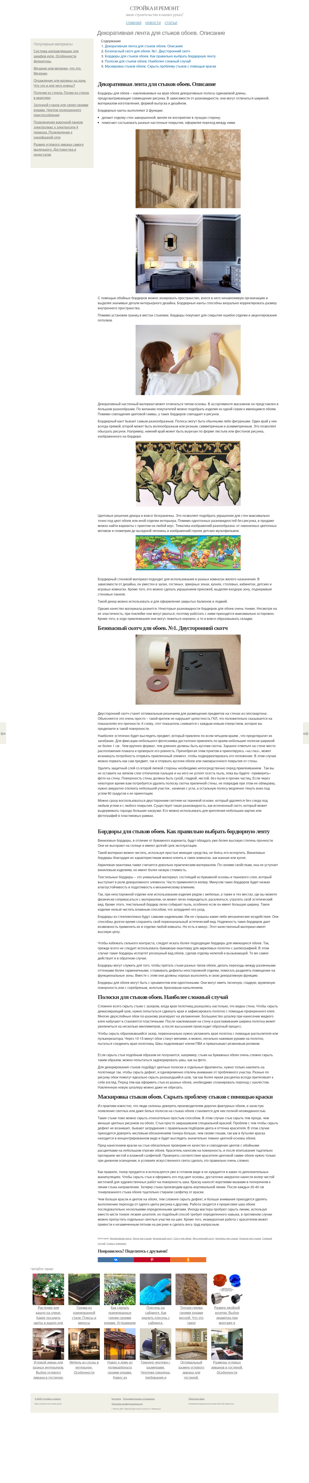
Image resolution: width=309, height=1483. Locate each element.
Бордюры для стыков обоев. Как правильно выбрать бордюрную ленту (160, 56)
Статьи (171, 22)
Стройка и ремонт (154, 8)
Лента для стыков (142, 1238)
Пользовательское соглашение (139, 1398)
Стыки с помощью (116, 1243)
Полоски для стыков (250, 1238)
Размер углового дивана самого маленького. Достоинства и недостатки (59, 149)
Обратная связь (197, 1398)
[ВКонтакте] (116, 1259)
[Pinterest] (152, 1259)
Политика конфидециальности (127, 1403)
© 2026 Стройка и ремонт (48, 1398)
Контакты (116, 1398)
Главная (133, 22)
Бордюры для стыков (226, 1238)
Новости (153, 22)
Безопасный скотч (162, 1238)
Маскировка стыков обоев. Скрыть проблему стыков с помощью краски (160, 66)
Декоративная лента (120, 1238)
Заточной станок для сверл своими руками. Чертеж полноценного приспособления (61, 110)
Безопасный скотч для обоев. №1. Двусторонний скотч (147, 51)
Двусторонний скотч (203, 1238)
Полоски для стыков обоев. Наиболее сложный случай (148, 61)
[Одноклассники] (188, 1259)
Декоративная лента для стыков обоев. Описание (144, 46)
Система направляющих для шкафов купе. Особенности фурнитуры (56, 56)
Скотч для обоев (182, 1238)
